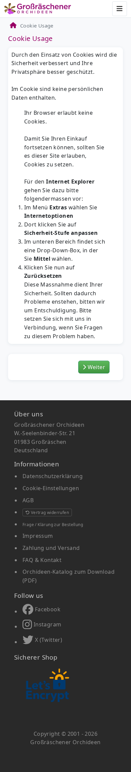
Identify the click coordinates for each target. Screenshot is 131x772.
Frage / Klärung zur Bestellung (53, 524)
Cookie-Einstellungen (51, 488)
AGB (28, 500)
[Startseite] (12, 25)
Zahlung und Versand (51, 548)
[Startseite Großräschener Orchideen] (37, 8)
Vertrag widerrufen (49, 512)
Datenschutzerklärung (53, 476)
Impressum (38, 535)
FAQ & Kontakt (42, 560)
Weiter (95, 367)
